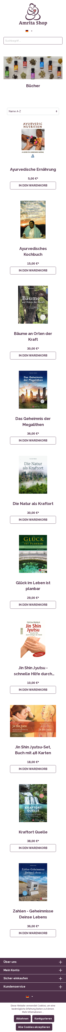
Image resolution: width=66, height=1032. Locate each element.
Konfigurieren (43, 1018)
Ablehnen (22, 1018)
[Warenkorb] (44, 30)
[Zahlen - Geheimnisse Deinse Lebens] (33, 882)
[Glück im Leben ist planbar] (33, 554)
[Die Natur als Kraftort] (33, 475)
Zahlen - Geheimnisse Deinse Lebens (33, 914)
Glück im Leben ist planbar (33, 585)
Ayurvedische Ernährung (33, 169)
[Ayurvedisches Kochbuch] (33, 220)
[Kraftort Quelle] (33, 803)
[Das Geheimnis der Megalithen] (33, 390)
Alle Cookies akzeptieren (34, 1027)
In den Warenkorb (33, 185)
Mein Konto (12, 970)
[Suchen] (58, 40)
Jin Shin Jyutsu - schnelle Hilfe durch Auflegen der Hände (33, 671)
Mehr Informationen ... (33, 1012)
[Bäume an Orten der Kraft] (33, 305)
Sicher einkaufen (16, 978)
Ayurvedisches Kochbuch (33, 251)
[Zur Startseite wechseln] (33, 14)
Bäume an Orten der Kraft (33, 336)
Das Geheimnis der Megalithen (33, 421)
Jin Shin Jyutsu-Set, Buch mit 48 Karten (33, 750)
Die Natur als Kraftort (33, 503)
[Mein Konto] (36, 30)
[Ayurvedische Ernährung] (33, 140)
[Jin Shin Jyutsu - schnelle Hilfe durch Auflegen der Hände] (33, 639)
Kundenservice (14, 986)
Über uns (10, 962)
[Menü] (21, 30)
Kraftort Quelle (33, 832)
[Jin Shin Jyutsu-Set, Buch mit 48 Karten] (33, 721)
